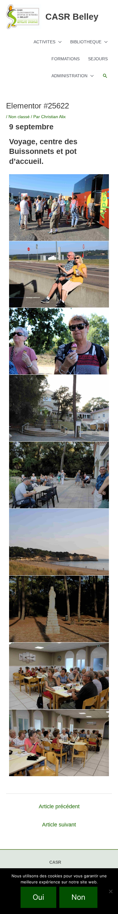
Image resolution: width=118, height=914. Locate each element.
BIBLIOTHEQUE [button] (85, 41)
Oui (38, 897)
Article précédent (59, 806)
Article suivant (59, 825)
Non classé (19, 116)
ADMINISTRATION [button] (69, 75)
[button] (105, 75)
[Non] (110, 891)
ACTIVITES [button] (44, 41)
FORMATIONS (65, 58)
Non (78, 897)
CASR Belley (71, 17)
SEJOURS (98, 58)
